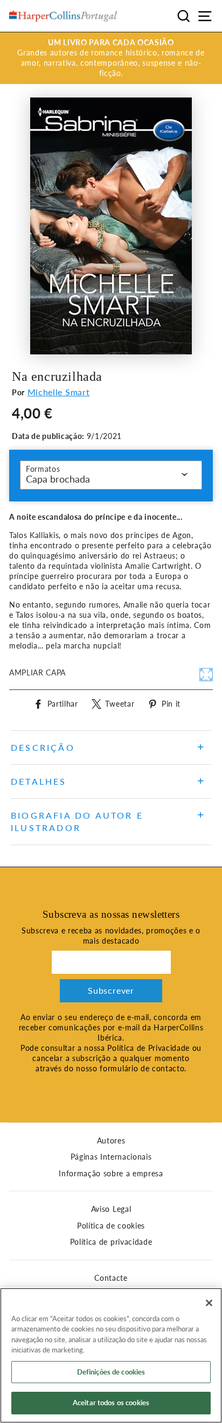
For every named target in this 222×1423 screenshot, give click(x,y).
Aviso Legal (111, 1209)
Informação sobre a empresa (111, 1173)
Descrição (43, 747)
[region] (111, 1355)
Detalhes (39, 781)
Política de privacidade (111, 1242)
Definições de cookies (111, 1372)
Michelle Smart (58, 392)
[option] (111, 58)
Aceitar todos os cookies (111, 1402)
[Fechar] (209, 1303)
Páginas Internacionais (111, 1157)
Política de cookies (111, 1226)
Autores (111, 1140)
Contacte (110, 1278)
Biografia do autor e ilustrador (77, 821)
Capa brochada (58, 479)
